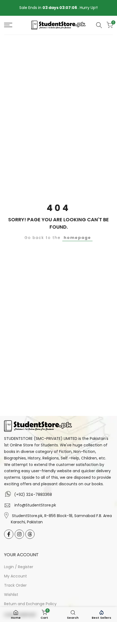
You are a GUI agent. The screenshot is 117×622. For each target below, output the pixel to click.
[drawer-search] (99, 25)
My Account (15, 576)
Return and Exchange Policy (30, 604)
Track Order (15, 585)
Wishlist (11, 594)
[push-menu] (8, 25)
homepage (77, 237)
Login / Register (18, 567)
